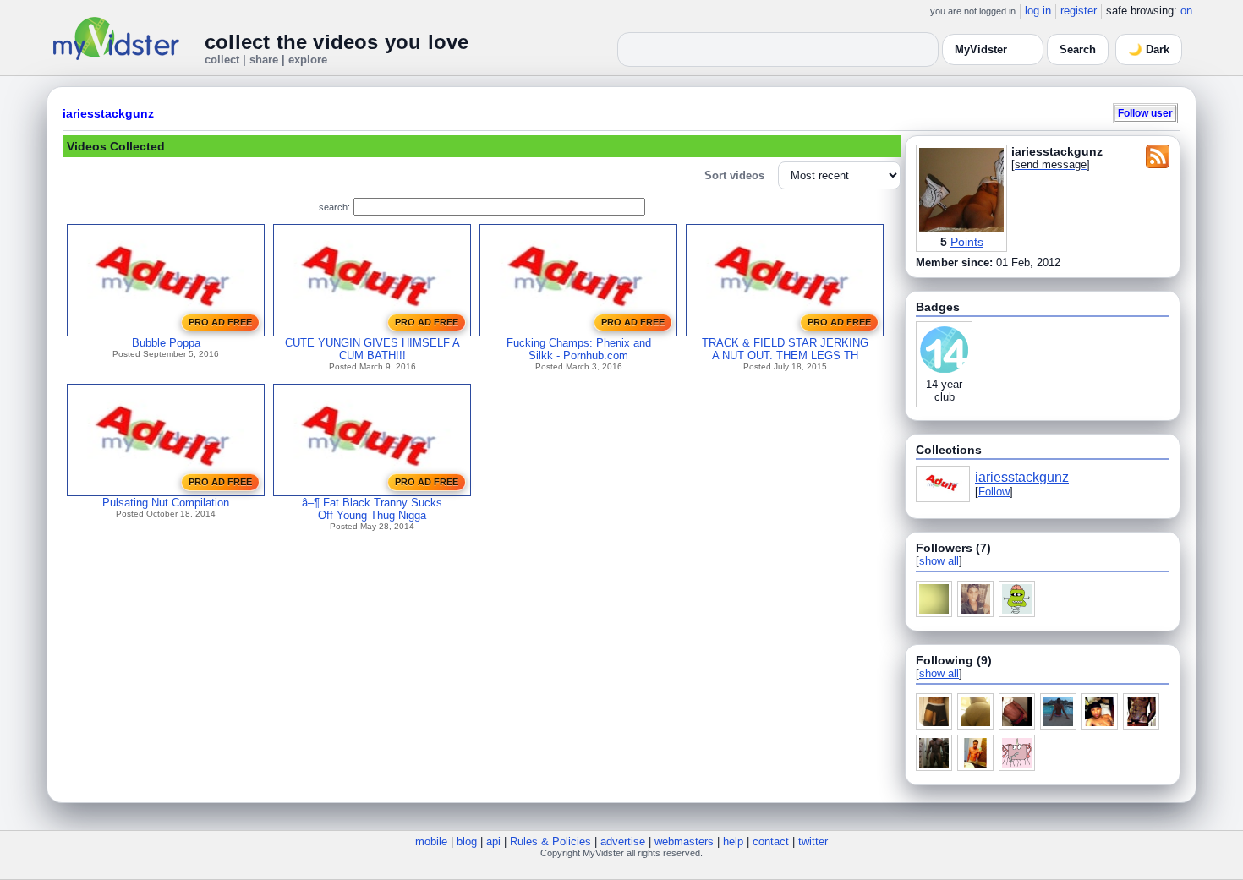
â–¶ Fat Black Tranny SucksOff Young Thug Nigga (372, 509)
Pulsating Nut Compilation (165, 502)
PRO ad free (220, 322)
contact (771, 841)
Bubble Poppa (166, 342)
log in (1038, 10)
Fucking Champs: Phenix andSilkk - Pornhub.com (579, 349)
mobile (431, 841)
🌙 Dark (1148, 49)
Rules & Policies (550, 841)
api (493, 841)
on (1186, 10)
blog (467, 841)
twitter (813, 841)
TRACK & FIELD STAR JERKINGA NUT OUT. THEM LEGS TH (785, 349)
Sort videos (734, 175)
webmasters (684, 841)
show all (939, 561)
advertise (622, 841)
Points (966, 242)
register (1078, 10)
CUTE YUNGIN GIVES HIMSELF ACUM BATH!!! (372, 349)
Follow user (1145, 112)
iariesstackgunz (108, 113)
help (733, 841)
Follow (994, 491)
